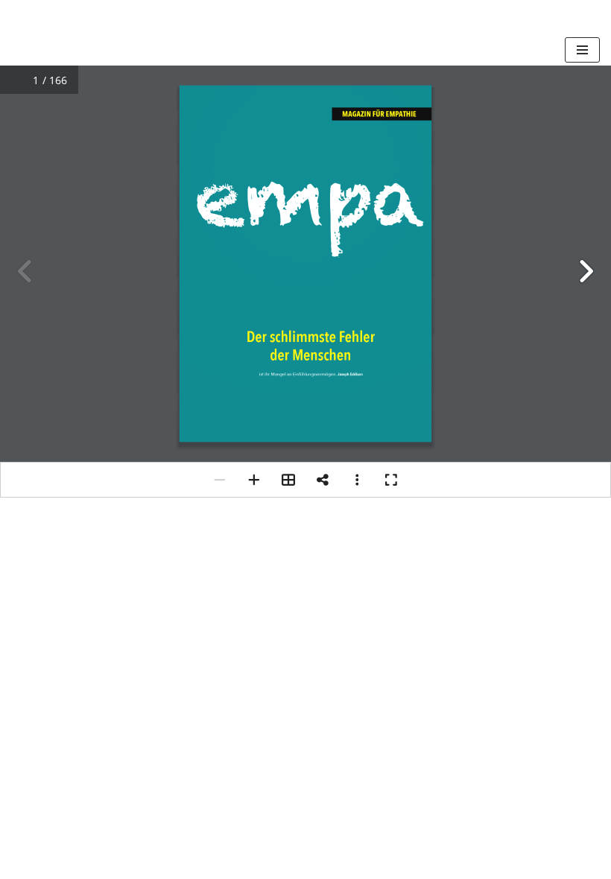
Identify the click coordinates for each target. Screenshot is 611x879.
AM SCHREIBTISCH (353, 843)
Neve (230, 811)
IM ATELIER (244, 843)
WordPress (365, 811)
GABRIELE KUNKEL (70, 843)
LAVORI (169, 843)
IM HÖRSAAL (467, 843)
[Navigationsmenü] (582, 50)
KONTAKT (42, 863)
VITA (538, 843)
